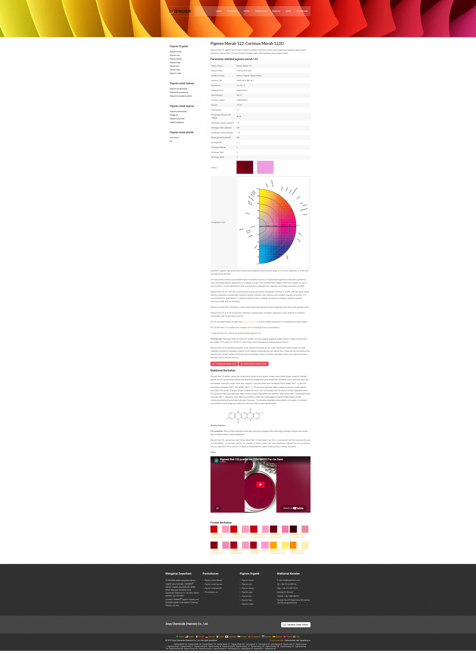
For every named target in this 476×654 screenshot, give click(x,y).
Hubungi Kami (302, 11)
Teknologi (276, 11)
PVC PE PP (174, 138)
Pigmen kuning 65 (200, 646)
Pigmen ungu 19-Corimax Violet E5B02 (259, 552)
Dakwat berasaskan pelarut (181, 96)
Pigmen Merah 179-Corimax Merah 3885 (297, 536)
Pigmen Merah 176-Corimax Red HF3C (277, 536)
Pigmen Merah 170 (209, 644)
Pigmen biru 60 (270, 649)
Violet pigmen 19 (234, 649)
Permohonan (260, 11)
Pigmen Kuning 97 (220, 649)
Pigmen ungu (175, 62)
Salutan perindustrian (178, 111)
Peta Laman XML (277, 640)
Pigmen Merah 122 (180, 644)
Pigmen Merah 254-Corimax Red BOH (217, 536)
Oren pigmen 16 (251, 644)
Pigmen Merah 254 (238, 644)
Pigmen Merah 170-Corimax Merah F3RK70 (258, 536)
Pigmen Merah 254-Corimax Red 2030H (237, 536)
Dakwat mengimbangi (178, 89)
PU (171, 141)
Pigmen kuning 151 (287, 646)
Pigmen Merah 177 (223, 644)
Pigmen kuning (176, 59)
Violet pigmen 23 (247, 649)
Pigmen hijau (175, 70)
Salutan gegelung (177, 122)
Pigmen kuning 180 (176, 649)
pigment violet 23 (249, 322)
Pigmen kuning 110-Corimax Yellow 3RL (297, 552)
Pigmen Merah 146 (194, 644)
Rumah (219, 11)
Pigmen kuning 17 (187, 646)
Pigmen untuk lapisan (213, 584)
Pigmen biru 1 (259, 649)
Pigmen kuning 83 (228, 646)
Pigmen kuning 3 (173, 646)
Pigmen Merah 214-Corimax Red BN (237, 552)
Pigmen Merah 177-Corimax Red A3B (217, 552)
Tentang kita (232, 11)
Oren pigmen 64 (276, 644)
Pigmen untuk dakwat (213, 580)
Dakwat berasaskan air (179, 92)
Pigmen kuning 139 (257, 646)
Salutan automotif (177, 119)
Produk (246, 11)
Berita (288, 11)
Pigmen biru (174, 66)
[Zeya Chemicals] (180, 10)
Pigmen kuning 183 (191, 649)
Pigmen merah (176, 52)
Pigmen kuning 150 (272, 646)
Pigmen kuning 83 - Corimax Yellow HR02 (277, 552)
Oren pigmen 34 (264, 644)
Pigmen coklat (175, 73)
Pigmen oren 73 (288, 644)
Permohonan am (211, 592)
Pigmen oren (175, 55)
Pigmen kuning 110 (243, 646)
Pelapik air (174, 115)
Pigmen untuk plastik (213, 588)
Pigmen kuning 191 (205, 649)
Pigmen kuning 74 (214, 646)
